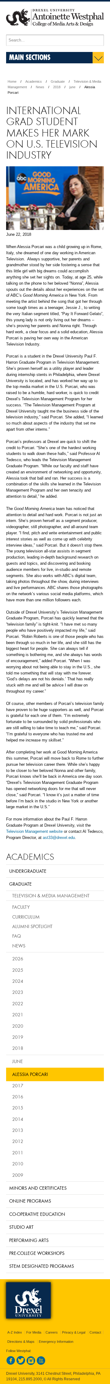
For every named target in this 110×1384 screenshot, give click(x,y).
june (72, 87)
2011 (17, 1152)
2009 (17, 1175)
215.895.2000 (30, 1379)
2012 (17, 1141)
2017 (17, 1085)
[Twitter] (20, 1364)
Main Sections (29, 57)
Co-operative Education (37, 1214)
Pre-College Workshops (36, 1253)
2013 (17, 1130)
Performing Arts (29, 1240)
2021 (17, 1014)
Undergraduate (27, 871)
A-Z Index (14, 1332)
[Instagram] (30, 1364)
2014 (17, 1119)
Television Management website (34, 831)
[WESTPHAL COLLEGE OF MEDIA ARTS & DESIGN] (55, 32)
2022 (17, 1003)
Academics (33, 81)
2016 (17, 1096)
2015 (17, 1108)
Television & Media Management (51, 895)
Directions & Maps (21, 1341)
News (40, 87)
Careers (52, 1332)
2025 (17, 970)
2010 (17, 1164)
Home (12, 81)
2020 (17, 1026)
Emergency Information (56, 1341)
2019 (17, 1037)
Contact (95, 1332)
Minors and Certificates (38, 1188)
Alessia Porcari (30, 1074)
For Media (33, 1332)
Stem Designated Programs (41, 1266)
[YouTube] (41, 1364)
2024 (17, 981)
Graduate (58, 81)
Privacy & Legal (73, 1332)
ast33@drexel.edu (59, 837)
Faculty (21, 907)
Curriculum (26, 917)
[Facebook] (10, 1364)
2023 (17, 992)
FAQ (16, 936)
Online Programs (30, 1201)
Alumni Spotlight (32, 926)
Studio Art (21, 1227)
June (17, 1061)
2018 (57, 87)
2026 (17, 958)
